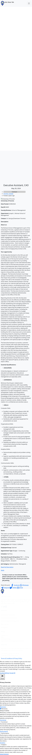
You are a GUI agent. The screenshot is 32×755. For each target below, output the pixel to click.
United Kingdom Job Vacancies (10, 621)
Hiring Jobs (4, 627)
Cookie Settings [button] (4, 673)
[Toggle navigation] (29, 3)
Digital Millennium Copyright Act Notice (12, 641)
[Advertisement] (16, 167)
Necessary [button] (3, 707)
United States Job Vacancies (9, 618)
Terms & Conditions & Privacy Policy (11, 658)
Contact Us (4, 635)
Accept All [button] (12, 673)
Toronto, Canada (8, 194)
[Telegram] (6, 607)
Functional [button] (3, 720)
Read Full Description (7, 567)
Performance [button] (4, 731)
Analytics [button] (2, 743)
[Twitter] (4, 607)
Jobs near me (5, 624)
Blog (2, 637)
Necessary (4, 709)
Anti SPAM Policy (6, 639)
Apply (2, 570)
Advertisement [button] (4, 754)
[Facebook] (2, 607)
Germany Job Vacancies (8, 615)
